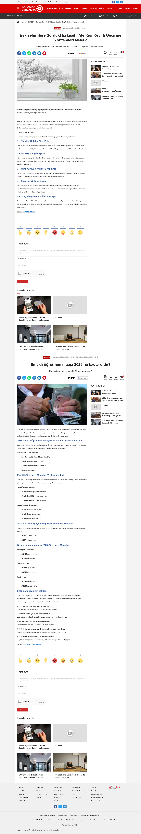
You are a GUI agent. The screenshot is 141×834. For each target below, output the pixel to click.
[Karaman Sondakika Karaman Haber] (32, 8)
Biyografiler (58, 797)
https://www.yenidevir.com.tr (33, 644)
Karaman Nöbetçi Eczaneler (65, 2)
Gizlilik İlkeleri (49, 2)
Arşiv (74, 794)
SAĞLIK (127, 8)
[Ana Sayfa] (18, 22)
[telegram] (34, 53)
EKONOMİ (93, 8)
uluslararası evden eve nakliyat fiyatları (45, 830)
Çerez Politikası (37, 2)
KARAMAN (118, 8)
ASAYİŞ (76, 8)
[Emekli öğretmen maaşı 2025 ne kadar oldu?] (52, 404)
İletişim (27, 2)
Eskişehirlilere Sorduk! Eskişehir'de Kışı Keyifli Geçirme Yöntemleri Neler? (60, 22)
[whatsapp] (29, 53)
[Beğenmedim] (46, 229)
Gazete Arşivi (76, 797)
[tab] (23, 244)
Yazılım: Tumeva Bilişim (70, 825)
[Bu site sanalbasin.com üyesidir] (114, 787)
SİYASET (135, 8)
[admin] (121, 2)
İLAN (61, 8)
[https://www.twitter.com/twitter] (117, 2)
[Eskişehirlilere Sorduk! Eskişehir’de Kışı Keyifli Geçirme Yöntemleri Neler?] (52, 80)
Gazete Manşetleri (97, 794)
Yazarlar (118, 16)
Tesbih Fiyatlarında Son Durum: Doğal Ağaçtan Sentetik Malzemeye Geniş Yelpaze (33, 319)
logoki (19, 830)
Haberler (23, 22)
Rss (41, 815)
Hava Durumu (95, 791)
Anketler (93, 787)
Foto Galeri (105, 16)
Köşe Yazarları (59, 794)
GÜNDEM (68, 8)
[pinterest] (44, 53)
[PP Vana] (70, 305)
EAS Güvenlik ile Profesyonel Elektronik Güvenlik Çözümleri (31, 348)
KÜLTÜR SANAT (41, 794)
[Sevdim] (37, 229)
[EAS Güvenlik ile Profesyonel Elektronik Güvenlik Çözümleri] (34, 334)
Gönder (22, 282)
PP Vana (58, 318)
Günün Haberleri (78, 791)
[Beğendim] (20, 229)
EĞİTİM (101, 8)
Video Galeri (90, 16)
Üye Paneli (132, 16)
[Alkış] (29, 229)
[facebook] (19, 53)
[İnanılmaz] (72, 229)
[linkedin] (39, 53)
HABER (109, 8)
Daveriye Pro (27, 830)
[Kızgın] (54, 229)
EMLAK (84, 8)
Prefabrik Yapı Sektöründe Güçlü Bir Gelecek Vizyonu (70, 348)
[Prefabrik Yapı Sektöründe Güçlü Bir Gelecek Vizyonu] (70, 334)
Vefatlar (56, 801)
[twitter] (24, 53)
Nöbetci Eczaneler (97, 797)
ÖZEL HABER (23, 797)
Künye (20, 2)
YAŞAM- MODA (51, 8)
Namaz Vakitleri (96, 801)
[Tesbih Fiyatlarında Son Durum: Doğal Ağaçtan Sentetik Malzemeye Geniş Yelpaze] (34, 305)
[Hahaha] (63, 229)
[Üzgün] (80, 229)
